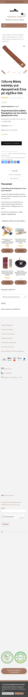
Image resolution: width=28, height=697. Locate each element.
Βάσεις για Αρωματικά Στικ (10, 37)
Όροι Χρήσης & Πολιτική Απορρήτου (12, 351)
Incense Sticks (10, 157)
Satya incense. (12, 214)
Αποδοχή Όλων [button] (19, 693)
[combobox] (14, 296)
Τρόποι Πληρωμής (7, 325)
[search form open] (24, 25)
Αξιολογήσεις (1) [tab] (14, 178)
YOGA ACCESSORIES (17, 35)
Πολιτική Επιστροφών (8, 334)
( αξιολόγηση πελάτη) (15, 98)
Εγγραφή (5, 524)
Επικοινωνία (8, 369)
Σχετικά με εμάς (9, 495)
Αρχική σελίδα (6, 35)
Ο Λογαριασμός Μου (7, 347)
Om (7, 190)
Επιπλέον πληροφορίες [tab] (14, 174)
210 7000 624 (7, 373)
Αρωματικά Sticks (20, 157)
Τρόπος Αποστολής (7, 329)
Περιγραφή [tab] (15, 170)
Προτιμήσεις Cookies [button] (8, 693)
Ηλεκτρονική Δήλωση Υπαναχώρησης (14, 671)
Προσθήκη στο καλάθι (11, 143)
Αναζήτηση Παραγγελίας (8, 342)
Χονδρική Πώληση (6, 338)
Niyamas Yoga (14, 16)
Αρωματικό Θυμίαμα (7, 159)
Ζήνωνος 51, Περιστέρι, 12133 (12, 377)
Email (3, 508)
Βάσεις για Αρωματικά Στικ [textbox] (13, 297)
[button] (24, 46)
